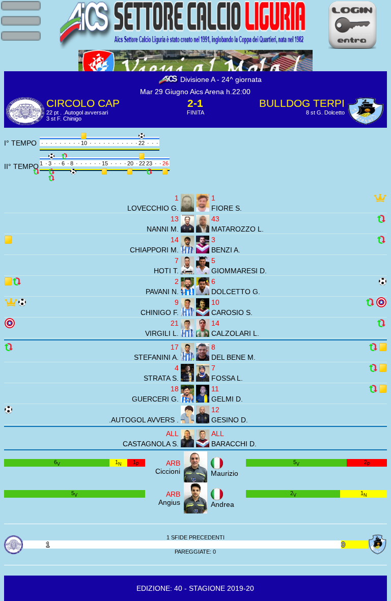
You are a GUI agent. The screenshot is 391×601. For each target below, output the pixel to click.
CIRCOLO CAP (83, 103)
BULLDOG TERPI (302, 103)
